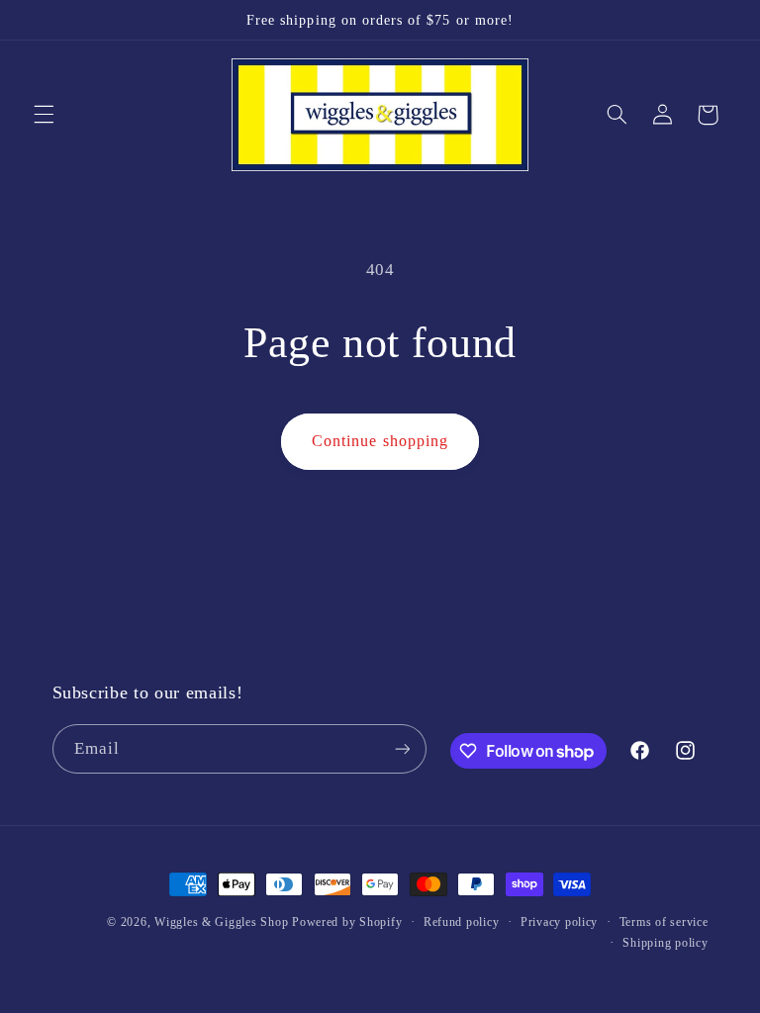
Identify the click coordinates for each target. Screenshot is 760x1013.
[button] (43, 115)
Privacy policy (559, 922)
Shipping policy (665, 943)
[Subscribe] (402, 748)
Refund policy (462, 922)
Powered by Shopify (347, 922)
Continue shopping (380, 440)
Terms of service (664, 922)
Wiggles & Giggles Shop (221, 922)
